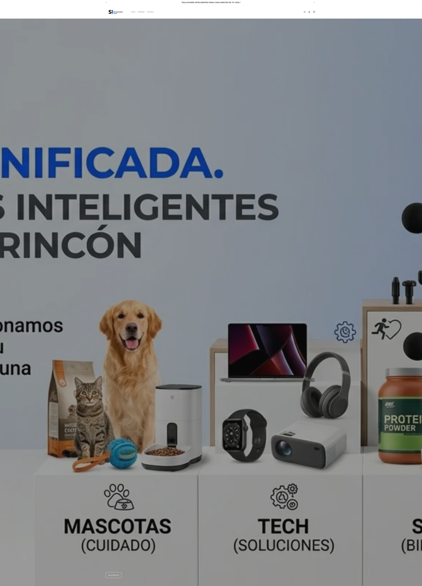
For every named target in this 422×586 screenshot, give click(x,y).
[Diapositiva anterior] (106, 2)
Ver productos (113, 575)
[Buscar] (304, 11)
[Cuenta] (309, 11)
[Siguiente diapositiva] (314, 2)
